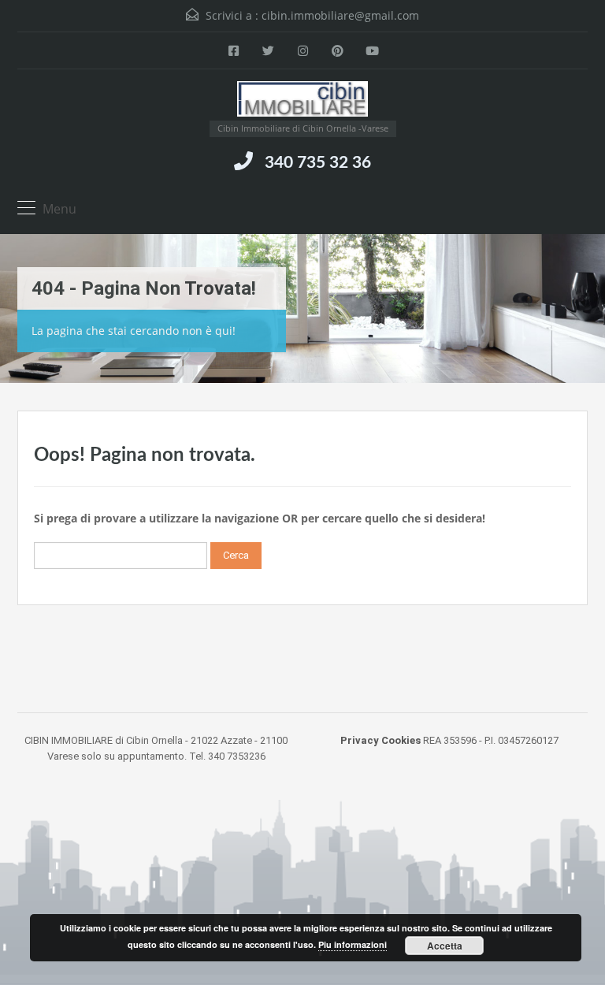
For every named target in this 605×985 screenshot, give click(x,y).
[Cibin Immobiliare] (303, 101)
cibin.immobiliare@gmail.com (340, 15)
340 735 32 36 (318, 162)
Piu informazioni (352, 944)
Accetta (444, 946)
